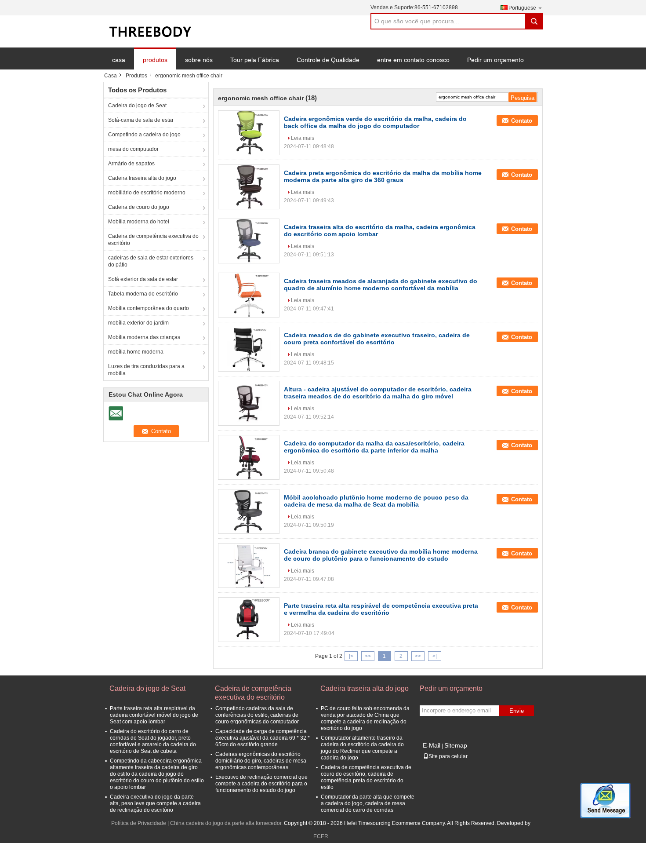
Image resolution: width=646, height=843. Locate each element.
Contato (521, 120)
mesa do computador (133, 149)
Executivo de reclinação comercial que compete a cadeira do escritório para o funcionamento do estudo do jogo (261, 783)
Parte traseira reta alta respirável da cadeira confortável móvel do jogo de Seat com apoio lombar (154, 715)
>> (418, 656)
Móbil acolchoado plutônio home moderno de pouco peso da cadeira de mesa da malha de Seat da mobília (376, 501)
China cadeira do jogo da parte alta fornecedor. (227, 823)
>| (434, 656)
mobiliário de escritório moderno (146, 193)
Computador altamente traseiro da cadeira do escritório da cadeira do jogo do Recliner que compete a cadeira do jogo (362, 748)
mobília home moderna (135, 352)
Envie (516, 711)
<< (368, 656)
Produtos (136, 76)
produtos (155, 59)
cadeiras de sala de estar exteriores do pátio (150, 261)
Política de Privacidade (138, 823)
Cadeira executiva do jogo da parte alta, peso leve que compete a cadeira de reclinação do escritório (155, 803)
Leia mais (302, 138)
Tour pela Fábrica (254, 59)
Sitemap (455, 745)
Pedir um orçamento (495, 59)
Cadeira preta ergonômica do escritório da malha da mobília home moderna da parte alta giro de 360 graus (383, 176)
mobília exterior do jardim (138, 323)
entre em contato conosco (413, 59)
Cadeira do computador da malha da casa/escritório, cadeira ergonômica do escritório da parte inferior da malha (374, 447)
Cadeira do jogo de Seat (137, 105)
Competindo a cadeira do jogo (144, 134)
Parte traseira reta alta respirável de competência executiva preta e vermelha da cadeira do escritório (381, 609)
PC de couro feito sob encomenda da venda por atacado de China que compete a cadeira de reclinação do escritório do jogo (365, 718)
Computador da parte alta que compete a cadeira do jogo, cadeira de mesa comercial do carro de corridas (367, 803)
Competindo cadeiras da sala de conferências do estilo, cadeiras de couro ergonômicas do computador (257, 715)
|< (351, 656)
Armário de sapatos (131, 164)
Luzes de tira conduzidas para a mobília (146, 369)
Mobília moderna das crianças (144, 337)
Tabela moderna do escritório (143, 294)
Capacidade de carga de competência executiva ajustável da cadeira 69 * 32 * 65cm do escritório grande (262, 738)
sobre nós (199, 59)
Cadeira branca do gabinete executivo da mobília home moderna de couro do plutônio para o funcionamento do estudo (381, 555)
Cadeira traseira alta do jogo (142, 178)
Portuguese (522, 8)
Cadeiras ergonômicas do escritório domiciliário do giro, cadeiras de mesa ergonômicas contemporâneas (260, 760)
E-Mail (431, 745)
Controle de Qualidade (328, 59)
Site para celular (448, 756)
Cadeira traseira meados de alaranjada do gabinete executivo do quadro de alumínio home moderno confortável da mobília (380, 284)
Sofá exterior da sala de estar (143, 279)
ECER (320, 836)
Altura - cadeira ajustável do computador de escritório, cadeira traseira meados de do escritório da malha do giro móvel (378, 393)
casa (118, 59)
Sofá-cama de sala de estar (141, 120)
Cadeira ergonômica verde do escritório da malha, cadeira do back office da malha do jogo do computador (375, 122)
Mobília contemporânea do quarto (148, 308)
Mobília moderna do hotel (138, 222)
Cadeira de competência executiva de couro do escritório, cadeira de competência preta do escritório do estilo (366, 777)
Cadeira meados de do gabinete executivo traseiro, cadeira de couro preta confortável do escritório (377, 339)
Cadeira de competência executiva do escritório (153, 239)
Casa (110, 76)
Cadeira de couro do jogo (138, 207)
